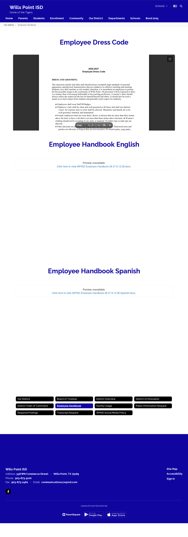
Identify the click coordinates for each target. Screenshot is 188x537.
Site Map (172, 468)
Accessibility (174, 473)
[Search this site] (181, 6)
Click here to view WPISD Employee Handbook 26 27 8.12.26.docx (93, 166)
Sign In (171, 478)
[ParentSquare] (71, 514)
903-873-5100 (23, 478)
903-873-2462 (19, 482)
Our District (9, 24)
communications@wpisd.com (59, 482)
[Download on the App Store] (116, 514)
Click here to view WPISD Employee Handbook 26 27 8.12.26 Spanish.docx (93, 293)
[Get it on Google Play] (93, 514)
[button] (161, 6)
